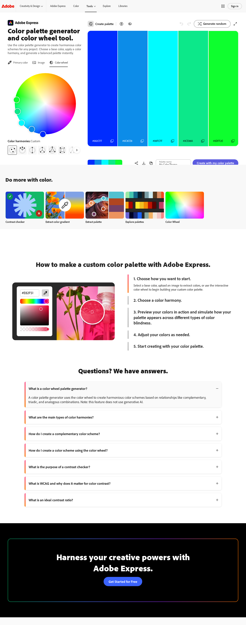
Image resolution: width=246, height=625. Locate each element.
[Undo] (181, 24)
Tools (89, 6)
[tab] (18, 62)
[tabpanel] (45, 112)
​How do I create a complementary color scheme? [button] (64, 434)
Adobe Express (58, 6)
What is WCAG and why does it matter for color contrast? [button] (70, 483)
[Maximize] (235, 24)
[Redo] (189, 24)
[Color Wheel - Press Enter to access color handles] (45, 103)
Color (76, 6)
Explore (107, 6)
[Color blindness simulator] (130, 24)
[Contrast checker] (121, 24)
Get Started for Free (123, 581)
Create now (24, 205)
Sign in (235, 6)
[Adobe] (8, 6)
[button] (223, 6)
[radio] (12, 150)
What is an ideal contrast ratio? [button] (51, 500)
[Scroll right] (77, 150)
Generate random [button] (214, 24)
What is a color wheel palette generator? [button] (58, 388)
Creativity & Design (30, 6)
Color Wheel (172, 221)
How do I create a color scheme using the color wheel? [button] (68, 450)
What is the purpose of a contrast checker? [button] (59, 467)
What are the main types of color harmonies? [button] (61, 417)
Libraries (122, 6)
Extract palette (94, 221)
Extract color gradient (58, 221)
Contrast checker (15, 221)
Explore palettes (134, 221)
